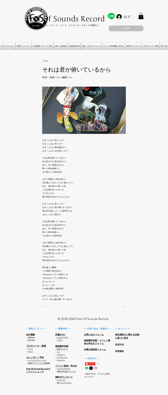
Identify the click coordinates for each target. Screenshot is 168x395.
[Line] (111, 16)
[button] (141, 16)
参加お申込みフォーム (66, 371)
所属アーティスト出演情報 (39, 363)
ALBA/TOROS (62, 337)
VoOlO (59, 340)
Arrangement (62, 357)
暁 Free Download (64, 383)
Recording (61, 360)
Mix (58, 352)
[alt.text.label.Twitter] (91, 368)
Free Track (61, 380)
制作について (62, 349)
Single (30, 349)
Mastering (61, 354)
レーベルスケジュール (37, 360)
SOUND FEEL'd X (63, 369)
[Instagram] (95, 368)
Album (30, 351)
